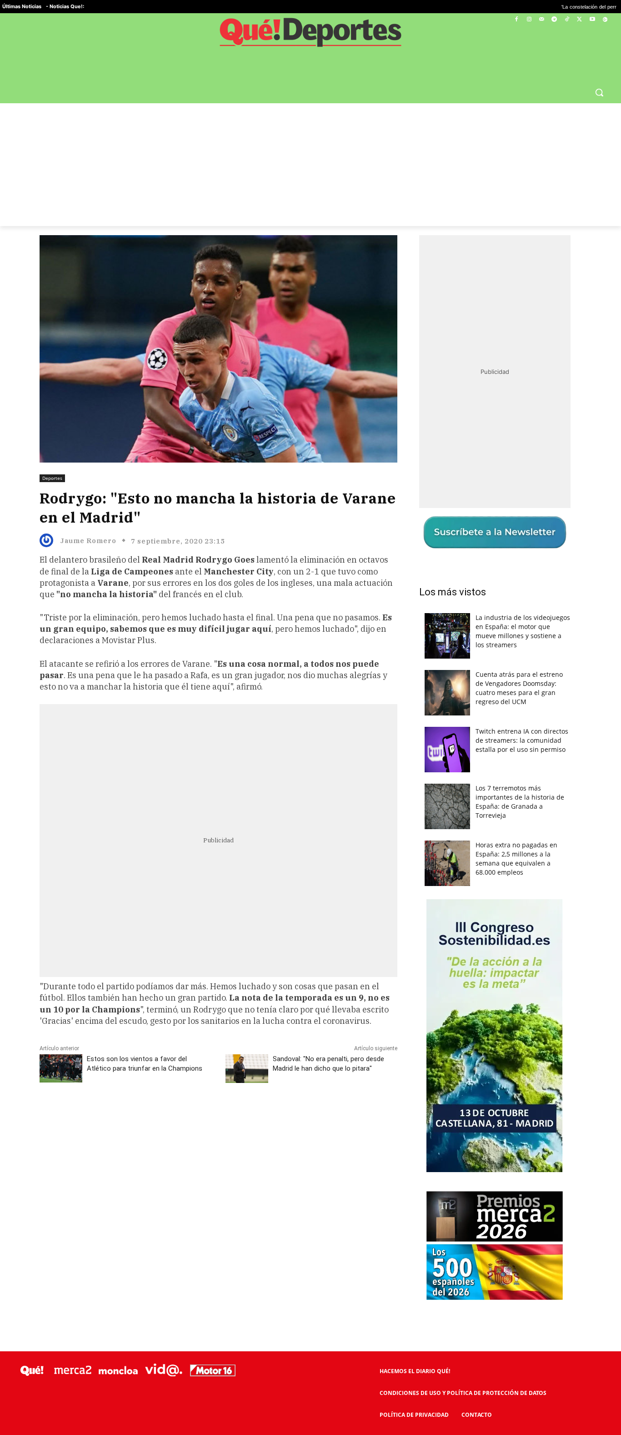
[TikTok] (567, 20)
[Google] (605, 20)
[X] (580, 20)
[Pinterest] (155, 1117)
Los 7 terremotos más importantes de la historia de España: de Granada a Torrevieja (520, 802)
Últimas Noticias (21, 6)
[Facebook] (516, 20)
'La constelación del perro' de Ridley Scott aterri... (561, 6)
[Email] (239, 1117)
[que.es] (310, 35)
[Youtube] (592, 20)
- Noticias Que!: (65, 6)
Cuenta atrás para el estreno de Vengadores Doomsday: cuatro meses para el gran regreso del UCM (519, 688)
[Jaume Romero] (49, 540)
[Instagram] (529, 20)
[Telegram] (554, 20)
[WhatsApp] (176, 1117)
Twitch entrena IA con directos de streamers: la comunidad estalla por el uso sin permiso (522, 740)
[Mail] (541, 20)
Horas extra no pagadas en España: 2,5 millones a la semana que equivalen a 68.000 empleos (516, 858)
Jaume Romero (88, 540)
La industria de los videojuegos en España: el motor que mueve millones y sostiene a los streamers (523, 631)
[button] (599, 92)
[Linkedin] (218, 1117)
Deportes (52, 478)
